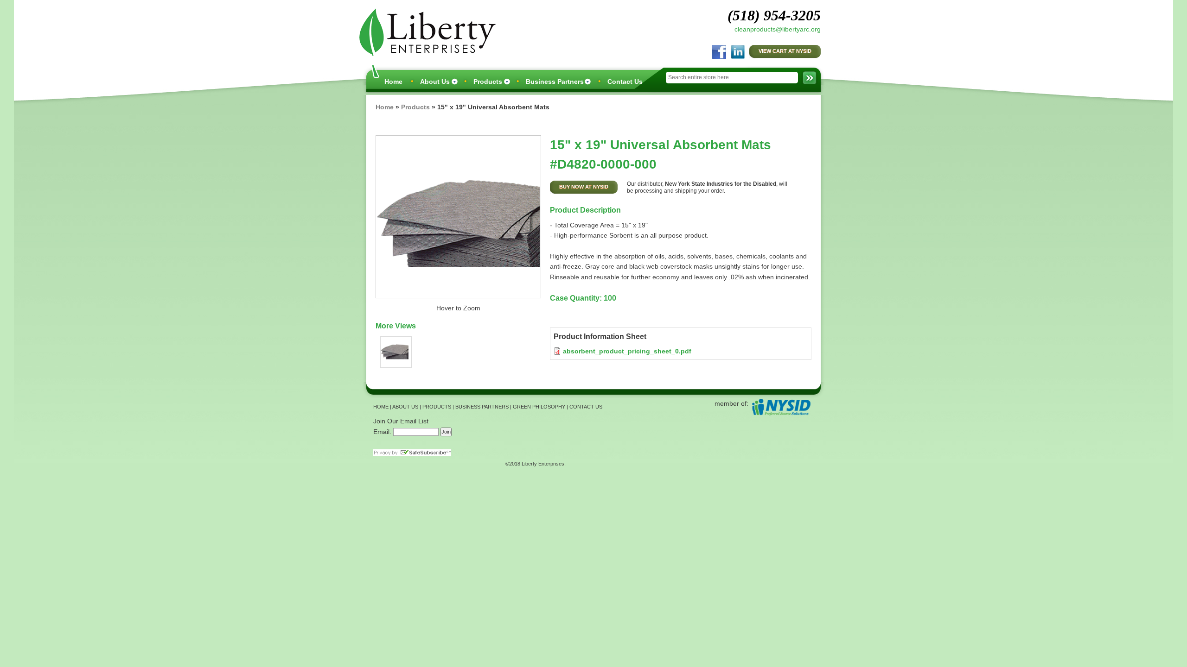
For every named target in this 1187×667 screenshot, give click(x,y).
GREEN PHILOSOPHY (539, 406)
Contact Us (625, 81)
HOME (381, 406)
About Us (435, 81)
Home (393, 81)
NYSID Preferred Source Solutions (781, 406)
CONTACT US (585, 406)
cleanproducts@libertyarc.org (777, 29)
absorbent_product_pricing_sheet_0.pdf (627, 351)
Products (487, 81)
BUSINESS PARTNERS (482, 406)
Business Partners (555, 81)
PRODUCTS (436, 406)
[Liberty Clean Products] (425, 31)
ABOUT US (405, 406)
